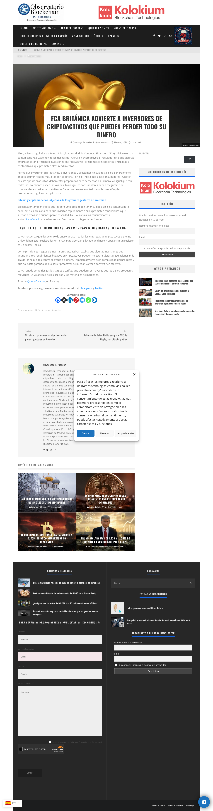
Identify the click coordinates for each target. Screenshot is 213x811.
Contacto (58, 44)
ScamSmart (32, 219)
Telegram (86, 288)
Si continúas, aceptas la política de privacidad (167, 248)
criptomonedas (26, 310)
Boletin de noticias (33, 44)
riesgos (46, 310)
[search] (190, 583)
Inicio (24, 28)
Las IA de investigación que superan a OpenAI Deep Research (172, 292)
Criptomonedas (102, 142)
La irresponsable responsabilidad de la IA (145, 608)
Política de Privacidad (175, 805)
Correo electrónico (26, 649)
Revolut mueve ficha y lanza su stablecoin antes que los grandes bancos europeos (65, 613)
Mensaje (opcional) (26, 683)
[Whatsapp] (88, 300)
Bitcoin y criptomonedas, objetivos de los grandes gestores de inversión (62, 200)
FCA (38, 310)
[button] (134, 374)
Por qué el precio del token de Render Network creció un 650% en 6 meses (158, 622)
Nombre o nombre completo (154, 225)
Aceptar (86, 433)
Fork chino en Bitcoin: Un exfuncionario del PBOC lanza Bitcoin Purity (64, 593)
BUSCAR (144, 153)
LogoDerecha (183, 36)
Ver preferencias (125, 433)
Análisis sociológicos (87, 36)
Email (142, 236)
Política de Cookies (158, 805)
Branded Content (72, 28)
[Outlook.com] (94, 300)
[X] (64, 300)
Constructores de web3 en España (44, 36)
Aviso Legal (190, 805)
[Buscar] (189, 159)
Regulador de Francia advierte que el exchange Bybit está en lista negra (171, 302)
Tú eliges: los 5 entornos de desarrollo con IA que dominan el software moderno (174, 282)
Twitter (99, 288)
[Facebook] (58, 300)
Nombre (21, 631)
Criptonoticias (43, 28)
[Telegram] (82, 300)
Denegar (104, 433)
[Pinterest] (76, 300)
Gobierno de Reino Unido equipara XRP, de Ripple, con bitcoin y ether (105, 335)
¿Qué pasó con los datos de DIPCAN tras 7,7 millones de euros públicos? (66, 603)
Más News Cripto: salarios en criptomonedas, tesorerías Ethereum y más (175, 312)
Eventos (113, 36)
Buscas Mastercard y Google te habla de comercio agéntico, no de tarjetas (70, 50)
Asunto (21, 666)
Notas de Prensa (125, 28)
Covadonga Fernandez (82, 142)
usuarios (57, 310)
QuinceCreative (36, 281)
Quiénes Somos (98, 28)
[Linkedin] (70, 300)
